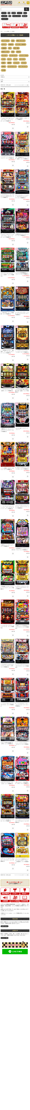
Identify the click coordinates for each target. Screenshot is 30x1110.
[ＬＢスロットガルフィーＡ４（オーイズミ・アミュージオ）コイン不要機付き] (8, 220)
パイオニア (16, 62)
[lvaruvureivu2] (8, 572)
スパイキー (4, 55)
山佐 (13, 40)
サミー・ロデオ (5, 40)
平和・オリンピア (21, 40)
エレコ (9, 59)
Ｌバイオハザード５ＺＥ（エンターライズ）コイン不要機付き (7, 626)
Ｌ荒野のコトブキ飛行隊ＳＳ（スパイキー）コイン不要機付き (22, 627)
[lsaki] (22, 768)
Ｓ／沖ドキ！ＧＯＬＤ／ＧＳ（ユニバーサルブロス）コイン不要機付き (22, 587)
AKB (10, 16)
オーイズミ (22, 59)
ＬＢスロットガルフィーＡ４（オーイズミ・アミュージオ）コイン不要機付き (7, 236)
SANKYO (11, 44)
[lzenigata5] (8, 531)
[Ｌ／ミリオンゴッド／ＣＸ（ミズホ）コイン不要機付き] (22, 337)
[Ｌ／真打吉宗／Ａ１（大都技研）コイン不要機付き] (8, 298)
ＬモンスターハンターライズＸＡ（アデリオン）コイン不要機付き (22, 821)
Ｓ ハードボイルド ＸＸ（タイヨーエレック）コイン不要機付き (22, 705)
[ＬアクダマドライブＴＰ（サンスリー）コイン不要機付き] (8, 143)
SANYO (18, 51)
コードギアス (4, 16)
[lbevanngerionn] (8, 768)
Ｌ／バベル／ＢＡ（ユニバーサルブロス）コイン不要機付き (7, 705)
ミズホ (3, 59)
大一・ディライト (23, 66)
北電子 (3, 62)
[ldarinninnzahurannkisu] (8, 845)
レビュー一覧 (4, 938)
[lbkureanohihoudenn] (22, 845)
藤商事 (9, 62)
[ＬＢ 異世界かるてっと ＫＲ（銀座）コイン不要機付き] (22, 143)
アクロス (24, 62)
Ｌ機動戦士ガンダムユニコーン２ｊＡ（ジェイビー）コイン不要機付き (7, 430)
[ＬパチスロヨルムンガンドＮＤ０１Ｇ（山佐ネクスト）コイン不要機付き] (8, 181)
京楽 (13, 51)
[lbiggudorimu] (8, 375)
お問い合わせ (4, 926)
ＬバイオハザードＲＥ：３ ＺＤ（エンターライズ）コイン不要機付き (22, 313)
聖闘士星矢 (25, 16)
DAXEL (3, 66)
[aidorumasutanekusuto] (8, 651)
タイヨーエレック (12, 66)
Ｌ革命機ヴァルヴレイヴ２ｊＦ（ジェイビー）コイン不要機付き (7, 588)
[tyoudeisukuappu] (22, 415)
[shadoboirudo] (22, 690)
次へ (20, 874)
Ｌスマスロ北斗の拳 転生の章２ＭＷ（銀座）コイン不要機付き (22, 391)
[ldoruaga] (8, 806)
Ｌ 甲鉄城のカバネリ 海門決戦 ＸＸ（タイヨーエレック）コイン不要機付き (7, 351)
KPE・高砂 (16, 48)
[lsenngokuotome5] (22, 220)
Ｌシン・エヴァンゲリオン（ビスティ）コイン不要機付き (22, 744)
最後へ (28, 874)
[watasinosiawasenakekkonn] (8, 728)
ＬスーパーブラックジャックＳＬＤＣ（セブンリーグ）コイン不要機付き (22, 507)
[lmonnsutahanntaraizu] (22, 806)
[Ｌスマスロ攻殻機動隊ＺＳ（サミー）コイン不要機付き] (22, 259)
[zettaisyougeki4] (22, 533)
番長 (9, 13)
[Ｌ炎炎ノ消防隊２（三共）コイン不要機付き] (22, 104)
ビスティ (4, 44)
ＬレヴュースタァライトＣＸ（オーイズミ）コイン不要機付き (22, 666)
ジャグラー (20, 13)
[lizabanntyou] (8, 454)
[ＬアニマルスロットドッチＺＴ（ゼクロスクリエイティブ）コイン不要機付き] (22, 181)
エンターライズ (13, 55)
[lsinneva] (22, 729)
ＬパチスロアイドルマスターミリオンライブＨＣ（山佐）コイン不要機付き (7, 666)
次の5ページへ (24, 874)
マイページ (19, 3)
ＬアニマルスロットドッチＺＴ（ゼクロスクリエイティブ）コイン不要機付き (22, 196)
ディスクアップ (5, 18)
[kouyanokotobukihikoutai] (22, 611)
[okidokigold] (22, 572)
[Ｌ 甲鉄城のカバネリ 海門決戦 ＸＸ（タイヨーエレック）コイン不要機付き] (8, 337)
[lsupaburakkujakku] (22, 492)
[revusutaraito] (22, 651)
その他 (3, 70)
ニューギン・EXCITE (20, 44)
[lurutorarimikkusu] (8, 492)
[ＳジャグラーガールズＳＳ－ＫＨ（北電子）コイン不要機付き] (8, 260)
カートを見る (24, 3)
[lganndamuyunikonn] (8, 415)
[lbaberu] (8, 690)
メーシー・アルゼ (24, 55)
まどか (25, 13)
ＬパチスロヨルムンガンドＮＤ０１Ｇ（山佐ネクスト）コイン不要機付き (7, 196)
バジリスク (4, 13)
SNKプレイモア (5, 51)
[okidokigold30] (22, 454)
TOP (1, 31)
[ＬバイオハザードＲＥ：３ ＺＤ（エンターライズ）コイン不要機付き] (22, 298)
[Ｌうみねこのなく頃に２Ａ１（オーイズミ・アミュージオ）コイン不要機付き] (8, 104)
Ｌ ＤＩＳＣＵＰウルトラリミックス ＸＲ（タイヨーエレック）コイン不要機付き (7, 507)
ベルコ (15, 59)
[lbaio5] (8, 611)
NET (10, 48)
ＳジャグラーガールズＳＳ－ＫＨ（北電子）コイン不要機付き (7, 275)
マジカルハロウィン (16, 16)
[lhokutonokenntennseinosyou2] (22, 375)
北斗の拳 (13, 13)
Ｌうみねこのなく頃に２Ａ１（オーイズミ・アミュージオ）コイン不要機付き (7, 120)
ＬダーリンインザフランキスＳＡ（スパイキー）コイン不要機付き (7, 860)
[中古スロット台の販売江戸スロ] (6, 4)
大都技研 (4, 48)
